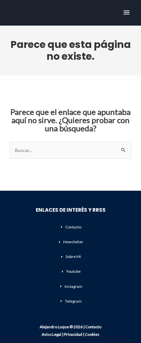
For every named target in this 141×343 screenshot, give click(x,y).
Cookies (92, 334)
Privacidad (73, 334)
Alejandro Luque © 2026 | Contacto (70, 326)
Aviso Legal (51, 334)
